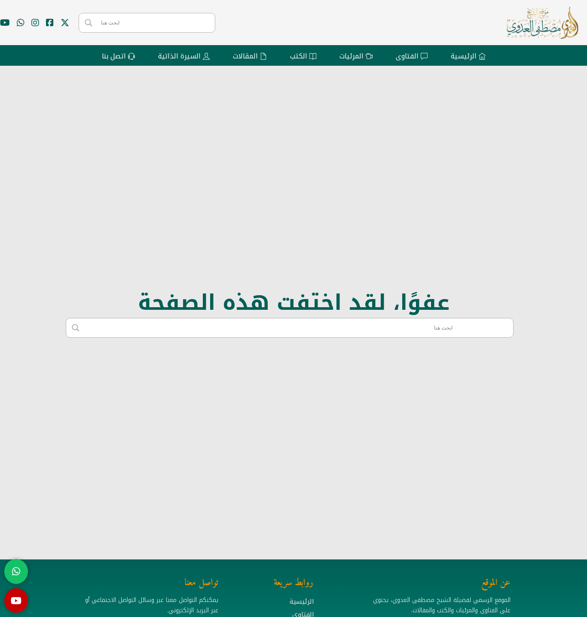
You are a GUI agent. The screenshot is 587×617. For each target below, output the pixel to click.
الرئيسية (302, 602)
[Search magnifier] (89, 23)
